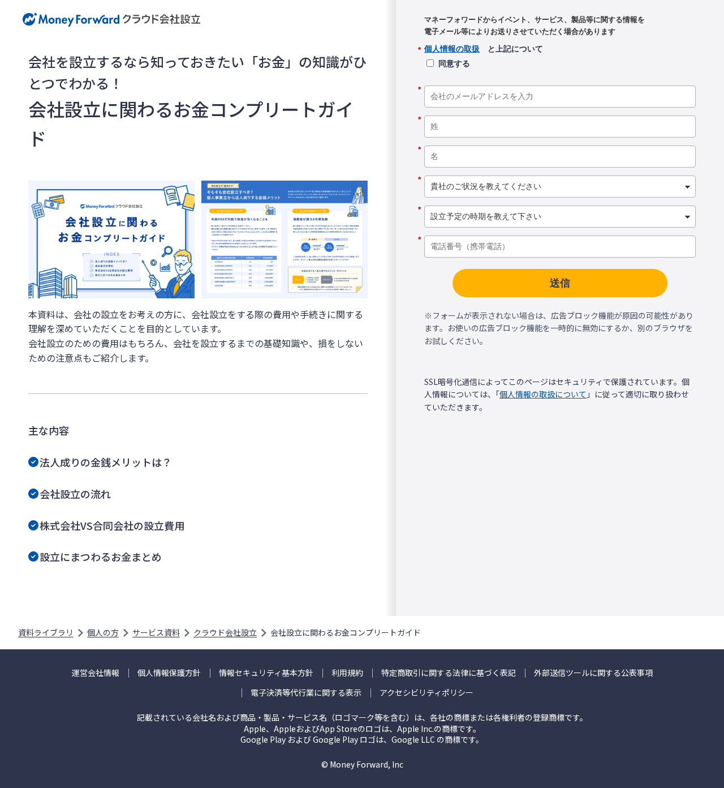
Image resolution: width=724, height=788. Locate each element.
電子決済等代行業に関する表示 (306, 692)
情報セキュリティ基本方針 (266, 672)
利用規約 (347, 672)
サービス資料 (156, 632)
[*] (560, 81)
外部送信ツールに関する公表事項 (593, 672)
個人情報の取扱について (543, 394)
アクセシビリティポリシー (426, 692)
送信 (560, 283)
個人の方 (103, 632)
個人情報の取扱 (452, 48)
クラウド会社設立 (225, 632)
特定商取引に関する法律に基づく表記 (448, 672)
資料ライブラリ (46, 632)
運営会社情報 (95, 672)
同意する (454, 63)
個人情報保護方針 (169, 672)
